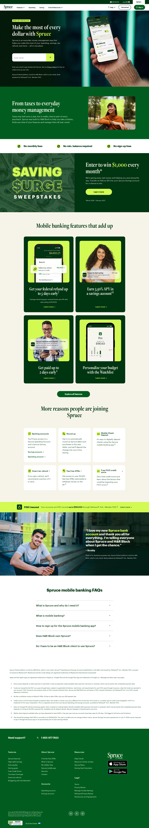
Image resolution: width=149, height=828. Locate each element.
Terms (76, 784)
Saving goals (13, 768)
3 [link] (117, 507)
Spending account (36, 457)
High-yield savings (15, 762)
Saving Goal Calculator (83, 768)
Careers (44, 774)
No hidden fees (47, 765)
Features (20, 7)
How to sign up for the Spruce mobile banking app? (66, 625)
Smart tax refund (14, 777)
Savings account (35, 452)
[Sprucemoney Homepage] (139, 2)
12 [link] (112, 292)
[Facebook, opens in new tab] (76, 813)
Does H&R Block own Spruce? (53, 635)
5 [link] (107, 484)
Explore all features (73, 394)
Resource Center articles (83, 762)
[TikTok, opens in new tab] (70, 813)
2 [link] (57, 371)
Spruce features (14, 759)
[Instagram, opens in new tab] (82, 813)
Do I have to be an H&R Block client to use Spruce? (65, 646)
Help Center (79, 759)
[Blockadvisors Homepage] (127, 2)
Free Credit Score (14, 771)
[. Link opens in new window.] (15, 823)
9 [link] (115, 444)
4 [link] (65, 484)
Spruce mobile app (48, 768)
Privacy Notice (79, 787)
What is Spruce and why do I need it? (57, 605)
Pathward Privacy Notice (83, 794)
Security (44, 771)
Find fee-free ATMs (48, 759)
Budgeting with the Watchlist (19, 781)
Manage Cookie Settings (83, 790)
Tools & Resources (54, 7)
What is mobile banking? (50, 615)
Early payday (13, 765)
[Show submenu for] (24, 7)
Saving (41, 7)
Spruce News (79, 765)
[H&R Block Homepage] (114, 2)
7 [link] (58, 292)
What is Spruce (47, 762)
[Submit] (50, 57)
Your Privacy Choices (31, 823)
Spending (32, 7)
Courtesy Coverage (15, 774)
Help (111, 7)
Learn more (99, 192)
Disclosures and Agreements (85, 797)
